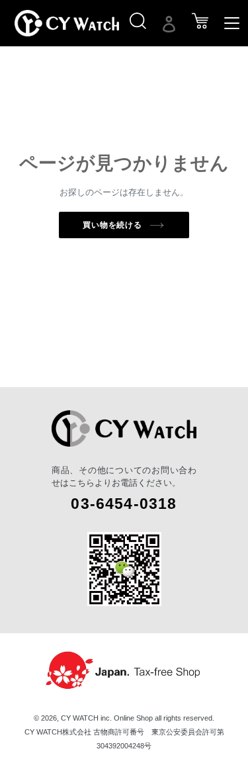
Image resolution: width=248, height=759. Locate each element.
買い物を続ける (113, 225)
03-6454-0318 (124, 503)
